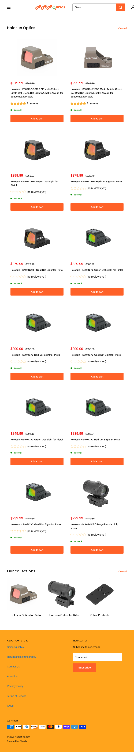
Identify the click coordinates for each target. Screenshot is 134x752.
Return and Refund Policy (21, 656)
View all (123, 28)
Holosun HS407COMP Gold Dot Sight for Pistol (36, 270)
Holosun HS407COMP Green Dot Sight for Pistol (34, 183)
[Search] (120, 7)
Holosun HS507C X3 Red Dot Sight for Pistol (35, 354)
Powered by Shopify (17, 741)
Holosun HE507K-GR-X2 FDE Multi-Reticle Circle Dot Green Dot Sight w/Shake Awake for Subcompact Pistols (36, 93)
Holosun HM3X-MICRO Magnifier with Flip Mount (94, 526)
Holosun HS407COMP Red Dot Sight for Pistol (96, 181)
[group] (24, 104)
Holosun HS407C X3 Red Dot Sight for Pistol (95, 439)
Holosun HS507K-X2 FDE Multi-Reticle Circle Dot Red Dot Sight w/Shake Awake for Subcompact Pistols (96, 93)
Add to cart (37, 118)
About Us (12, 676)
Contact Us (13, 666)
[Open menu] (8, 7)
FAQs (10, 705)
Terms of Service (16, 695)
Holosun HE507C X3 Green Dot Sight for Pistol (96, 270)
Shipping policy (15, 646)
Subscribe (84, 667)
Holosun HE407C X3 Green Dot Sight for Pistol (36, 439)
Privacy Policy (15, 686)
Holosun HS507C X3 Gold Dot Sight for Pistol (95, 354)
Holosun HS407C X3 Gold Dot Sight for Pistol (35, 524)
